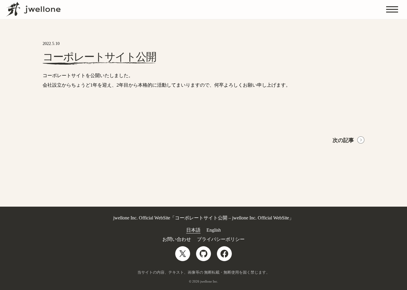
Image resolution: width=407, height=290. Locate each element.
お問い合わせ (176, 239)
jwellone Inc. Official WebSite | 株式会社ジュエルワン (33, 9)
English (213, 230)
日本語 (193, 230)
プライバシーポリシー (221, 239)
